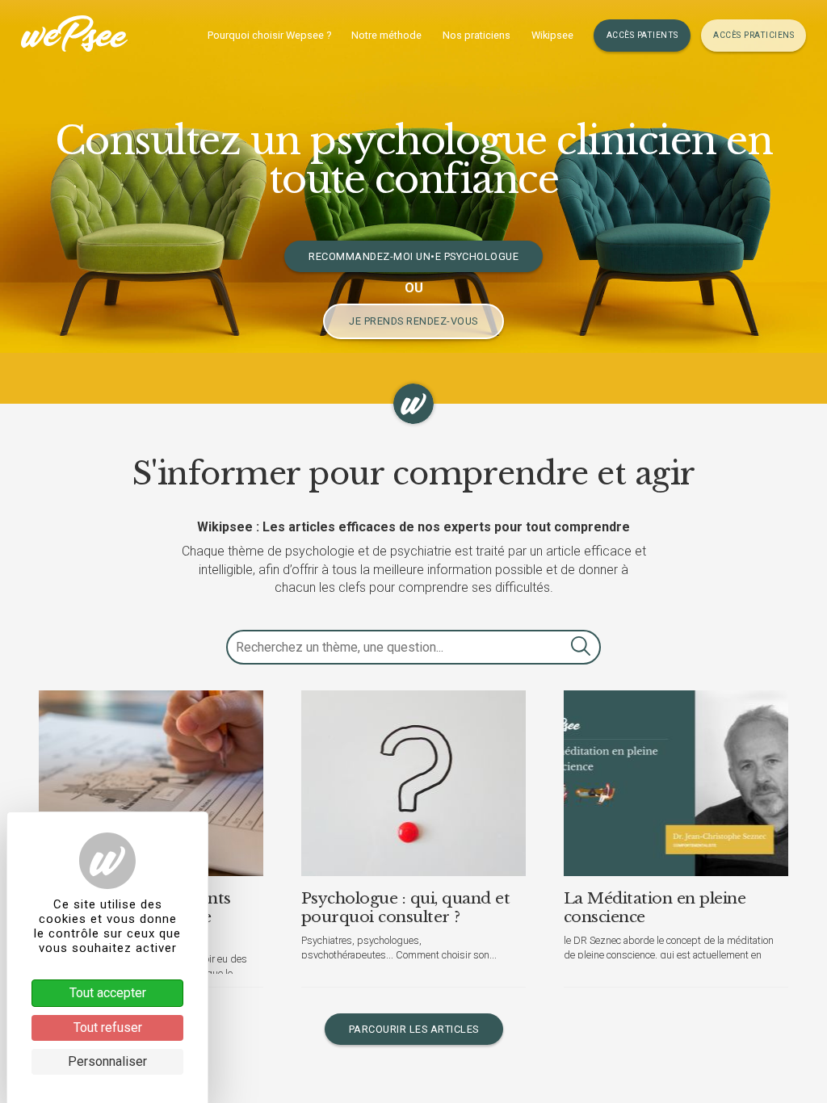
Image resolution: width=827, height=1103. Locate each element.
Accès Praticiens (753, 35)
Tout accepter (107, 992)
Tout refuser (107, 1027)
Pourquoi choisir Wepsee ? (269, 35)
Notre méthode (386, 35)
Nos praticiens (476, 35)
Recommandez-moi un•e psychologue (413, 256)
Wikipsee (552, 35)
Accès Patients (642, 35)
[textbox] (413, 647)
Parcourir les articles (414, 1029)
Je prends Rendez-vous (413, 321)
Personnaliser (107, 1061)
